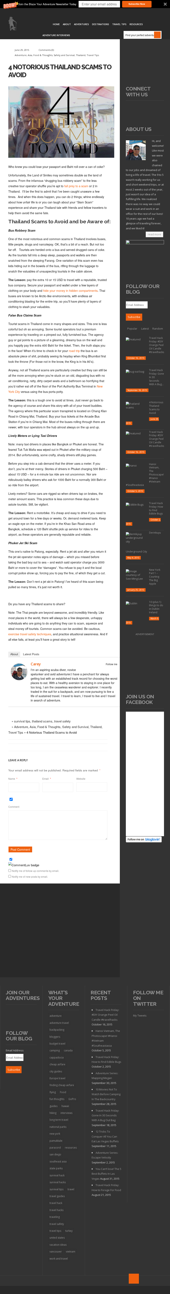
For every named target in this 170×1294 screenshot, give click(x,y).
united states (57, 1237)
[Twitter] (114, 668)
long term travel (59, 1120)
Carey (36, 663)
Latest (145, 328)
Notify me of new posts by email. (30, 876)
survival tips (22, 721)
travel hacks (56, 1210)
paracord (55, 1147)
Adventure (21, 55)
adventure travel (59, 1023)
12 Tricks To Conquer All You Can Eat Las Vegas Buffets (105, 1136)
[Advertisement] (145, 65)
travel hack (56, 1203)
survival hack (57, 1175)
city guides (56, 1071)
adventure (56, 1016)
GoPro (72, 1099)
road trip (75, 351)
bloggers (55, 1037)
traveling (55, 1217)
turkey (69, 1231)
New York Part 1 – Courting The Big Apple (154, 576)
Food (63, 1092)
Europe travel (57, 1078)
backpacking (57, 1029)
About (67, 24)
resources (71, 1147)
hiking (53, 1113)
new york (55, 1133)
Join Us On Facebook (140, 699)
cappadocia (57, 1057)
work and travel (59, 1258)
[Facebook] (109, 668)
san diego (55, 1154)
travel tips (55, 1231)
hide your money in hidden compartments (70, 290)
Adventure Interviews (56, 35)
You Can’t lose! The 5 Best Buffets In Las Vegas (106, 1173)
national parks (58, 1127)
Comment (13, 806)
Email (46, 779)
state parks (56, 1168)
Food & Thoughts (42, 55)
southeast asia (58, 1161)
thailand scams (42, 721)
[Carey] (20, 673)
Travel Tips (119, 24)
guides (53, 1106)
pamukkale (56, 1140)
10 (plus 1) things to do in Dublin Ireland (156, 607)
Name (12, 779)
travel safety (62, 721)
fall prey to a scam (76, 186)
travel (71, 1189)
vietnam (70, 1251)
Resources (136, 24)
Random (157, 328)
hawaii (65, 1106)
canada (68, 1050)
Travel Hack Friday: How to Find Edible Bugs (156, 508)
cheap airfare (57, 1064)
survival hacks (58, 1182)
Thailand (80, 55)
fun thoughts (57, 1099)
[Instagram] (129, 115)
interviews (66, 1113)
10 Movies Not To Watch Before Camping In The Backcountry (106, 1094)
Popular (132, 328)
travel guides (57, 1196)
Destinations (100, 24)
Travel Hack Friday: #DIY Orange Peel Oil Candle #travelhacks (156, 345)
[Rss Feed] (129, 107)
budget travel (57, 1043)
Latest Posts (31, 654)
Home (56, 24)
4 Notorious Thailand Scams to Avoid (156, 407)
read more (154, 234)
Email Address (15, 1050)
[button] (85, 4)
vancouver (56, 1251)
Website (80, 778)
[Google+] (152, 107)
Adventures (81, 24)
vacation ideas (58, 1244)
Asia (30, 55)
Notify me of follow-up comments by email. (35, 870)
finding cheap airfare (62, 1085)
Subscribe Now (137, 3)
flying (53, 1092)
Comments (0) (46, 49)
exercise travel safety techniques (29, 634)
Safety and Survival (64, 55)
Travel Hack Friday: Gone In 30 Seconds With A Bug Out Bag (105, 1115)
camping (55, 1050)
